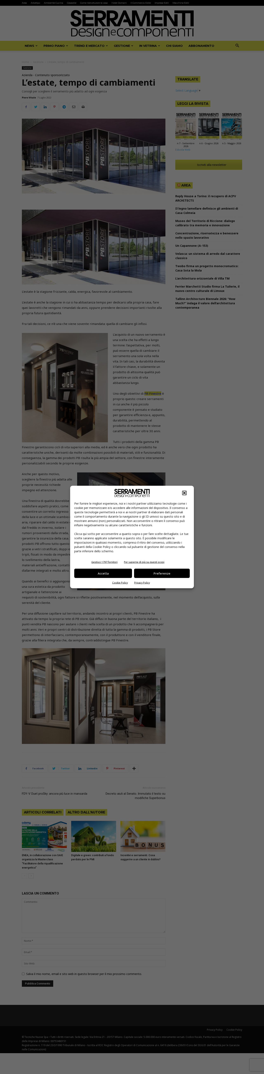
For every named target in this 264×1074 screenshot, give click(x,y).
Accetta (103, 573)
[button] (184, 493)
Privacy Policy (142, 582)
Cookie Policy (120, 582)
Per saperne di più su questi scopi (144, 562)
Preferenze (161, 573)
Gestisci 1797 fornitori (104, 562)
